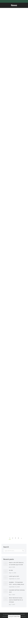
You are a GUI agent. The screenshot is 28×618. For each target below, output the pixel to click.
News (5, 43)
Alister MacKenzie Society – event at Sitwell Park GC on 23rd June (12, 301)
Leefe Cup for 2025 (13, 138)
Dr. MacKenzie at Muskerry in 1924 (12, 505)
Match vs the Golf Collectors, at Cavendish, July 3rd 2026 (13, 37)
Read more (6, 68)
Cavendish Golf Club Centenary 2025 (13, 245)
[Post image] (5, 563)
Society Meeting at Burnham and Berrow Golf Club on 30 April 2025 (13, 395)
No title (11, 570)
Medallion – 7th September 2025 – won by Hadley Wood (14, 191)
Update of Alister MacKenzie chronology (12, 452)
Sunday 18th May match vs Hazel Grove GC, (12, 357)
